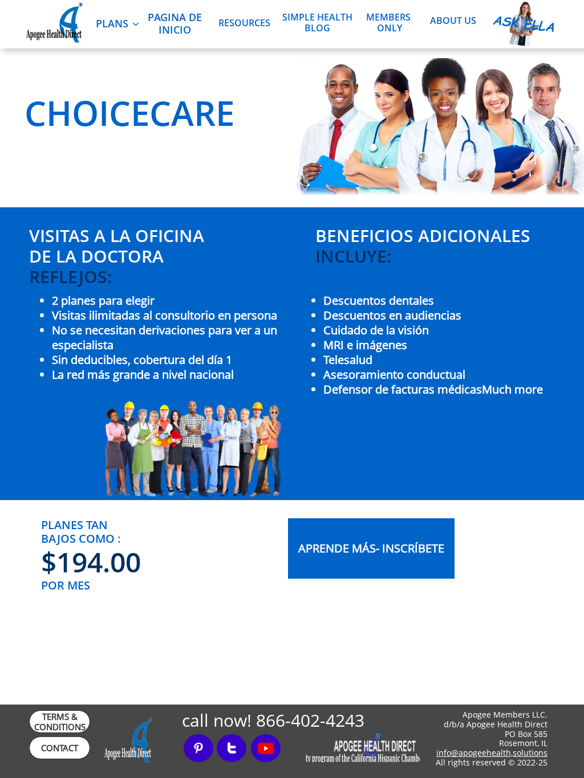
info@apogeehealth (473, 752)
